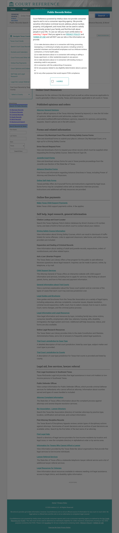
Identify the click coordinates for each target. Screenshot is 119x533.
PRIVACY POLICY (73, 34)
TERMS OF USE (39, 37)
